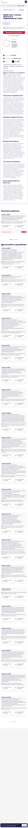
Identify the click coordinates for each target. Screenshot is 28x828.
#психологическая (9, 417)
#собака (22, 610)
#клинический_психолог (13, 420)
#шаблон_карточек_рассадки (7, 521)
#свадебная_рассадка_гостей (8, 549)
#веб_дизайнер (17, 346)
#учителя (4, 417)
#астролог (11, 418)
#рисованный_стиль (6, 415)
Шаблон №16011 (6, 540)
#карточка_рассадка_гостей (18, 547)
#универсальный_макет (6, 447)
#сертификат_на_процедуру (7, 255)
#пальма (18, 396)
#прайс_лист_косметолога (20, 472)
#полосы (3, 632)
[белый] (10, 62)
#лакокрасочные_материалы (16, 350)
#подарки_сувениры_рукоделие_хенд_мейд (10, 296)
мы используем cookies (9, 825)
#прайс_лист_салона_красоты (17, 217)
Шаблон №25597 (6, 437)
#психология (21, 418)
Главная (3, 5)
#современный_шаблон (14, 446)
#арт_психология (21, 420)
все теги (22, 10)
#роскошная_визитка (20, 704)
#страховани (4, 397)
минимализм (11, 66)
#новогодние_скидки (6, 371)
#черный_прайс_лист (19, 328)
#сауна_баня (4, 216)
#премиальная (5, 706)
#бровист (4, 569)
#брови (17, 569)
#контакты (13, 278)
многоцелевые (17, 66)
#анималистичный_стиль (7, 633)
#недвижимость (5, 391)
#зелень (10, 393)
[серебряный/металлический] (18, 62)
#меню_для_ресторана (6, 217)
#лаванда (17, 654)
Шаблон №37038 (6, 697)
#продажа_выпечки (6, 300)
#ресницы (21, 569)
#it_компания (20, 495)
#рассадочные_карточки (7, 520)
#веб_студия (4, 490)
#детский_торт (13, 300)
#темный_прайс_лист (6, 325)
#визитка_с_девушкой (6, 573)
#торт (20, 296)
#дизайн (8, 348)
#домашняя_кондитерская (7, 302)
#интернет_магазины (13, 699)
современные (5, 66)
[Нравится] (5, 50)
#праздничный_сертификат (7, 257)
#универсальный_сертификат (8, 258)
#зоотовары (4, 611)
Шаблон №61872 (6, 275)
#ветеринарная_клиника (11, 612)
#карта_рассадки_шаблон (7, 522)
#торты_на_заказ (5, 301)
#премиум (14, 704)
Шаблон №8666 (6, 248)
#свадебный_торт (19, 300)
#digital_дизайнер (11, 496)
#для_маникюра (5, 656)
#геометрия (9, 698)
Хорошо (24, 825)
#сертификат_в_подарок (6, 254)
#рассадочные (14, 519)
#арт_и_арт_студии (14, 348)
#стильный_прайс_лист (16, 324)
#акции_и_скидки (17, 258)
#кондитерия (14, 297)
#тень (21, 396)
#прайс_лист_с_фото (12, 473)
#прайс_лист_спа (14, 325)
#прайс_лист (22, 216)
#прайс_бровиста (14, 323)
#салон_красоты (19, 393)
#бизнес (21, 392)
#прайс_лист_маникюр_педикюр (19, 322)
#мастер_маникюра (6, 653)
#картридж (4, 498)
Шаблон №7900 (6, 294)
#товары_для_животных (19, 608)
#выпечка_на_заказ (13, 301)
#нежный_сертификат (17, 257)
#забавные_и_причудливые (7, 414)
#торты (9, 297)
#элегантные (4, 698)
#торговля (19, 440)
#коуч (3, 418)
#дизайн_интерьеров (6, 351)
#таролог (10, 419)
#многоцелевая (5, 394)
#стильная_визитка (6, 444)
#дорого (21, 701)
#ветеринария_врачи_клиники (8, 346)
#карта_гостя (20, 541)
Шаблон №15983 (6, 489)
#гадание (4, 419)
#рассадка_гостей (13, 517)
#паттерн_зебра (21, 633)
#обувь (18, 701)
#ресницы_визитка (20, 571)
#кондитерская (5, 297)
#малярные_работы (6, 350)
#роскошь (19, 702)
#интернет (15, 495)
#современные (16, 414)
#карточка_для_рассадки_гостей (8, 548)
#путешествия (16, 392)
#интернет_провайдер (20, 496)
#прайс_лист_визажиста (7, 324)
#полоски (22, 631)
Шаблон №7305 (6, 389)
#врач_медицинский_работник (8, 349)
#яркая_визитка (5, 441)
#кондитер (23, 297)
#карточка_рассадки (16, 522)
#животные (4, 610)
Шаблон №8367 (6, 565)
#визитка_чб (14, 633)
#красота (8, 568)
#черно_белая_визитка (20, 632)
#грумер (22, 611)
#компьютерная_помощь (7, 492)
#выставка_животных (11, 611)
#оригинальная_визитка (10, 632)
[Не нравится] (7, 50)
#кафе (15, 216)
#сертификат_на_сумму (16, 254)
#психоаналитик (16, 417)
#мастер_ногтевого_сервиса (16, 680)
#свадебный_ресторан (13, 541)
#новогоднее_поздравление (7, 372)
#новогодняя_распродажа (14, 370)
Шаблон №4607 (6, 214)
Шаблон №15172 (6, 318)
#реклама (21, 439)
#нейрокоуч (6, 418)
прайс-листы (5, 68)
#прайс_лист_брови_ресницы (8, 327)
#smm (24, 495)
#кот (23, 607)
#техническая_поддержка (7, 493)
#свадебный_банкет (6, 517)
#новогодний (4, 373)
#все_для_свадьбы (5, 516)
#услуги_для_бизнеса (6, 249)
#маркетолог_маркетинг (7, 439)
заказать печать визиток (7, 284)
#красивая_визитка (12, 441)
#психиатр (22, 417)
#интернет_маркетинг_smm (14, 391)
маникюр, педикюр (6, 64)
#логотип (10, 276)
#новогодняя (22, 370)
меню (22, 66)
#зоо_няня (4, 612)
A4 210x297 (13, 55)
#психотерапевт (21, 419)
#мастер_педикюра (10, 655)
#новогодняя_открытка (15, 371)
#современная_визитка (15, 444)
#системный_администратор (19, 490)
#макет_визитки (22, 446)
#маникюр (4, 655)
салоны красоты (14, 64)
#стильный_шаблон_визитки (8, 445)
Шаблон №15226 (6, 463)
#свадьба (21, 676)
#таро (7, 419)
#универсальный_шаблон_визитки (9, 396)
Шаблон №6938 (6, 650)
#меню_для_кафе (5, 219)
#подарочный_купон (17, 255)
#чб (19, 631)
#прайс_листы (4, 329)
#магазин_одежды (13, 703)
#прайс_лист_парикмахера (16, 218)
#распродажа (22, 369)
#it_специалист (5, 496)
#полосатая (4, 634)
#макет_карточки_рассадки (7, 524)
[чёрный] (13, 62)
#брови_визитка (11, 570)
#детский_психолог (6, 421)
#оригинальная (5, 393)
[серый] (16, 62)
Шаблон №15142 (6, 514)
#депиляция (9, 679)
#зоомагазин (9, 610)
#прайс (18, 216)
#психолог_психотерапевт (15, 415)
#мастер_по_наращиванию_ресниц (17, 568)
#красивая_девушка (12, 571)
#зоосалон (18, 611)
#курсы (22, 415)
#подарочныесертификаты (7, 259)
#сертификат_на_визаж (17, 253)
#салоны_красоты (10, 216)
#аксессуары (23, 702)
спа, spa (19, 64)
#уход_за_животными (6, 607)
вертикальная (17, 58)
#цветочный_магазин (6, 590)
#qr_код (3, 276)
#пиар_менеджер (15, 439)
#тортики (19, 297)
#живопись (23, 346)
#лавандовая (11, 656)
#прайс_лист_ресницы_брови (20, 471)
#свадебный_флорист (6, 680)
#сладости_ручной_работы (15, 298)
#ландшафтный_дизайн (19, 349)
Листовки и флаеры (10, 5)
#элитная (10, 706)
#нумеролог (16, 418)
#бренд (6, 276)
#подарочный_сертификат (7, 252)
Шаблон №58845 (6, 413)
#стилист (4, 631)
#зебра (7, 631)
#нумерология (5, 420)
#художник (13, 351)
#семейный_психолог (14, 421)
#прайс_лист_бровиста (6, 218)
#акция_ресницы (18, 570)
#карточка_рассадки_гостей (19, 549)
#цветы (24, 439)
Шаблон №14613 (6, 606)
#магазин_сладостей (6, 298)
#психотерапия (22, 421)
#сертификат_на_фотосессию (19, 252)
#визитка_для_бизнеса (6, 278)
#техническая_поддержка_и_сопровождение (11, 494)
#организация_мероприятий (7, 369)
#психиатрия (15, 419)
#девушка (4, 568)
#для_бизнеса (16, 445)
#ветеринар (14, 610)
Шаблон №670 (6, 345)
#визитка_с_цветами (6, 658)
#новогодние (16, 369)
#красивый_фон (23, 444)
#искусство (4, 348)
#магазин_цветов (21, 677)
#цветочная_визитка (18, 656)
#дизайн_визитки (5, 446)
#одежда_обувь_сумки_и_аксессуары (9, 250)
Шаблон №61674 (6, 589)
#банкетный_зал (17, 515)
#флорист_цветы (20, 651)
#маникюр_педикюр (8, 9)
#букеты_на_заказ (16, 679)
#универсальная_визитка (13, 394)
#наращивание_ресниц (10, 569)
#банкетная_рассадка (18, 521)
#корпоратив (15, 516)
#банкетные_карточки (6, 519)
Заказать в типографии (14, 32)
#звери (18, 610)
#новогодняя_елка (5, 370)
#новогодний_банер (17, 372)
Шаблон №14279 (6, 628)
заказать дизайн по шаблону (20, 226)
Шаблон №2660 (6, 367)
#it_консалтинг (10, 490)
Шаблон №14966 (6, 674)
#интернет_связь (15, 492)
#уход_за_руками (5, 681)
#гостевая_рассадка (16, 520)
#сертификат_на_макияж (7, 253)
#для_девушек (5, 571)
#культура (14, 393)
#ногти (24, 676)
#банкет (11, 516)
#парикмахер (4, 679)
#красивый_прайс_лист (13, 219)
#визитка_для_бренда (16, 276)
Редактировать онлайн (6, 231)
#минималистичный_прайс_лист (8, 328)
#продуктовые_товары (6, 295)
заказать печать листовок (7, 226)
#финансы (11, 392)
